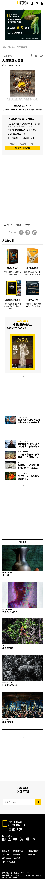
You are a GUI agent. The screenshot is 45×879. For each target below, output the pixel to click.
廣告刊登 (16, 855)
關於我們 (5, 851)
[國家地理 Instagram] (9, 839)
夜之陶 (5, 575)
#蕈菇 (27, 224)
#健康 (19, 224)
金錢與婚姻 (7, 722)
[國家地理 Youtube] (15, 839)
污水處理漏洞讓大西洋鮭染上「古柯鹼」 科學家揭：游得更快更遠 (29, 457)
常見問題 (5, 855)
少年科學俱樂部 (9, 862)
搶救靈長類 (7, 648)
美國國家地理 (18, 851)
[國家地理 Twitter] (22, 840)
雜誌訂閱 (31, 855)
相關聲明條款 (33, 851)
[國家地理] (22, 5)
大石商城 (16, 858)
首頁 (4, 47)
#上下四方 (7, 224)
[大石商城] (42, 3)
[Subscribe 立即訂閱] (38, 802)
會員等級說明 (36, 110)
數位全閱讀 (6, 858)
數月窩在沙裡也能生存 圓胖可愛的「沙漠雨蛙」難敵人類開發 (29, 468)
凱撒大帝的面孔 (9, 611)
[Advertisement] (22, 194)
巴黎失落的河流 (9, 685)
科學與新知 (22, 47)
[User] (32, 3)
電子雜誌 (12, 47)
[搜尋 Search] (37, 3)
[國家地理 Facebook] (3, 839)
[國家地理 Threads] (28, 840)
